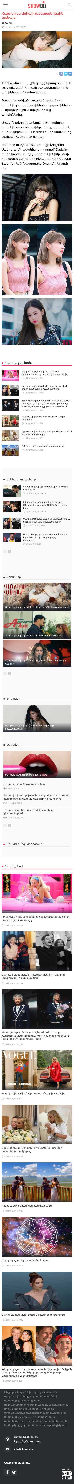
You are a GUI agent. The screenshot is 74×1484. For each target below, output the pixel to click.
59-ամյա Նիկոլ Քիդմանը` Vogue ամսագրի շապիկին (33, 1093)
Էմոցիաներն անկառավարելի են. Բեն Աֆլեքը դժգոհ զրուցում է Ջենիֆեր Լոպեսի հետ (45, 505)
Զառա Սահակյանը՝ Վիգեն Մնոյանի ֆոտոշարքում (33, 1314)
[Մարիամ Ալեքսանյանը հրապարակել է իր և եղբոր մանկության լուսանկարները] (10, 390)
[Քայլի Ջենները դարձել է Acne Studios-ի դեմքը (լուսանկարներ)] (37, 718)
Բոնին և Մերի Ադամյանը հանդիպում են (43, 446)
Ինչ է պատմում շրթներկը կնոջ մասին (26, 775)
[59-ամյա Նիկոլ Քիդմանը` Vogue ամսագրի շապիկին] (10, 421)
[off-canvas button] (5, 4)
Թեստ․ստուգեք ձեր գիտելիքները (24, 784)
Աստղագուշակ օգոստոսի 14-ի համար (25, 1260)
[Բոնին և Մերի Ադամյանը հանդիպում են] (10, 450)
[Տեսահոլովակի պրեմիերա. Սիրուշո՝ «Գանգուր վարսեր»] (37, 597)
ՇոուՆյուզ (7, 23)
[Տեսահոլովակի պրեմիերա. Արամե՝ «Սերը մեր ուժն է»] (12, 491)
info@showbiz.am (24, 1448)
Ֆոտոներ (13, 699)
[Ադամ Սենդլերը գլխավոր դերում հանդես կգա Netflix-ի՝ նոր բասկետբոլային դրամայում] (12, 537)
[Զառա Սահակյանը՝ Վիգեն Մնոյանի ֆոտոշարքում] (37, 1291)
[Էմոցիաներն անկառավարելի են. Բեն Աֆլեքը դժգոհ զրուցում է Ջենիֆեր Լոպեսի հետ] (12, 506)
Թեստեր (13, 745)
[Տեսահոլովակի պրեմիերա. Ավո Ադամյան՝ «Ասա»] (37, 625)
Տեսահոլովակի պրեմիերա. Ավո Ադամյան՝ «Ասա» (32, 635)
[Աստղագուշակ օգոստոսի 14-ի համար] (37, 1237)
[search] (69, 4)
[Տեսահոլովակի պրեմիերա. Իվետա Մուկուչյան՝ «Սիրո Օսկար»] (37, 653)
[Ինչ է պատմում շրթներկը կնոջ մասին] (37, 764)
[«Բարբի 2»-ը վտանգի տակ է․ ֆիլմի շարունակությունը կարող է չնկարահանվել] (10, 375)
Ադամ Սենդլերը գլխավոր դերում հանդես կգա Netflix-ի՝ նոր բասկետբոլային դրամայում (45, 537)
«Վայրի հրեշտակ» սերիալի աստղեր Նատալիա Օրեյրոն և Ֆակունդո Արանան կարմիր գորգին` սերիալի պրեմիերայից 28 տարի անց (37, 1372)
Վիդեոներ (14, 577)
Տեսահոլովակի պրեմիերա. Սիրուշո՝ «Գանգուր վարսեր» (36, 607)
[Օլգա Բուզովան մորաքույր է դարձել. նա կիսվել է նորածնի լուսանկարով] (10, 435)
